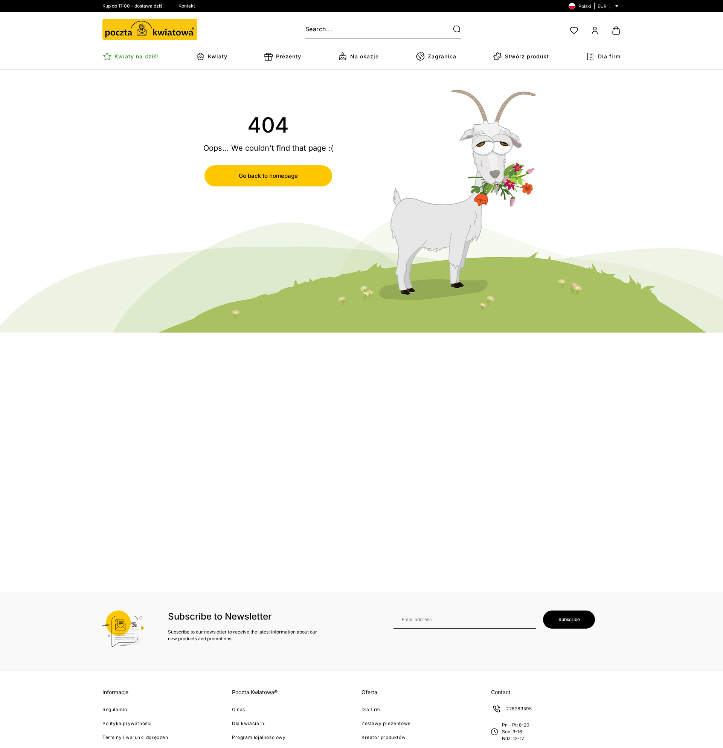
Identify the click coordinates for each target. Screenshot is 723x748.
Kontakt (186, 6)
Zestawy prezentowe (386, 723)
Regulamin (114, 709)
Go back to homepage (268, 175)
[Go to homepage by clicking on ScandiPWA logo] (149, 29)
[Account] (595, 30)
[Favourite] (573, 30)
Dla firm (371, 709)
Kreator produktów (384, 737)
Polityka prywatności (127, 723)
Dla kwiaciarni (248, 723)
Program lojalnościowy (259, 737)
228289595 (519, 708)
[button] (452, 29)
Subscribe (569, 619)
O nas (238, 709)
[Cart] (616, 30)
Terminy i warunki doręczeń (135, 737)
